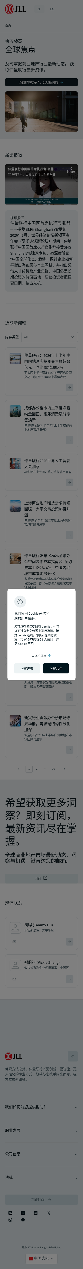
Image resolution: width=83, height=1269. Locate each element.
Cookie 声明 (26, 644)
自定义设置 (41, 655)
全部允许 (56, 668)
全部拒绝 (27, 668)
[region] (41, 634)
